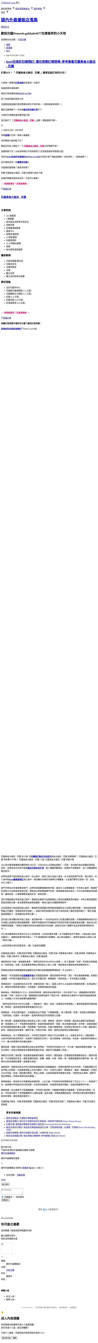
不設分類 (22, 40)
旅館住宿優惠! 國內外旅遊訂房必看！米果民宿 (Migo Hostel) (33, 1133)
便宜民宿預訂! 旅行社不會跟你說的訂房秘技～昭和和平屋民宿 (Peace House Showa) (43, 1121)
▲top (3, 1179)
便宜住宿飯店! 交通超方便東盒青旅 (22, 1118)
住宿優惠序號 (27, 975)
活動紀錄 (21, 1175)
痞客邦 (25, 1168)
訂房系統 (19, 83)
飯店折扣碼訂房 (30, 110)
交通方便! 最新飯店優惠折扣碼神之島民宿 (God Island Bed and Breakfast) (38, 1124)
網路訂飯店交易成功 (42, 856)
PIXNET (30, 1307)
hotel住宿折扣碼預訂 (16, 157)
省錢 (7, 135)
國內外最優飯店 (8, 1153)
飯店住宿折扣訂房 (36, 868)
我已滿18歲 (6, 1338)
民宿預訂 (17, 329)
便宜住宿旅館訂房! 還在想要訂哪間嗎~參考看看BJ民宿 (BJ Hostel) (35, 1136)
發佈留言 (5, 1200)
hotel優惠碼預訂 (16, 879)
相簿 (8, 45)
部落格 (9, 48)
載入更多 (5, 1184)
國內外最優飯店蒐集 (19, 20)
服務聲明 (73, 1307)
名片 (8, 51)
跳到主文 (5, 27)
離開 (14, 1338)
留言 (31, 1168)
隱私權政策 (63, 1307)
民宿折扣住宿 (7, 329)
